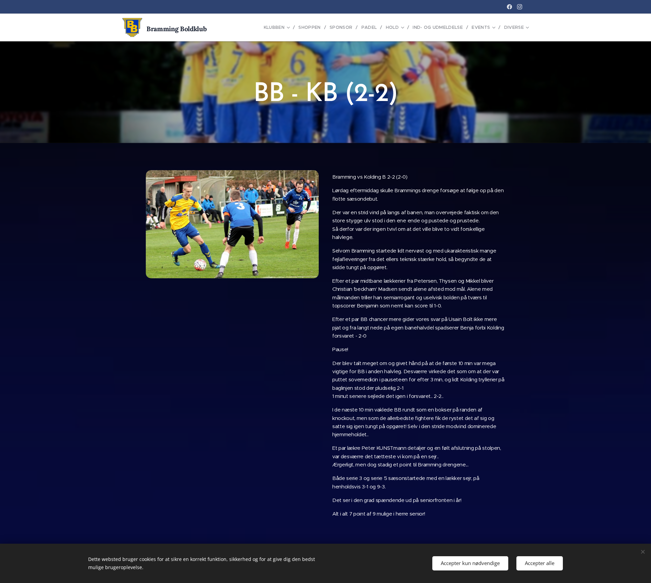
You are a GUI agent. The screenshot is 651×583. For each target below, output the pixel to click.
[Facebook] (509, 7)
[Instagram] (519, 7)
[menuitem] (278, 27)
